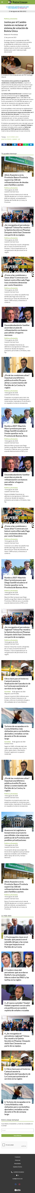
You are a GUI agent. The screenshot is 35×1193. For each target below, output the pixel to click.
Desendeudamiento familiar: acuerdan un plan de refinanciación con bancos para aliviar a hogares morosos (17, 330)
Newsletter (17, 1163)
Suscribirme (17, 1135)
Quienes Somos (17, 1167)
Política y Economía (10, 19)
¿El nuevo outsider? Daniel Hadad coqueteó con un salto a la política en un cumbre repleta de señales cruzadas (17, 1006)
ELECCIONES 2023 (12, 137)
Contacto (17, 1157)
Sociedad (7, 692)
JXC (19, 139)
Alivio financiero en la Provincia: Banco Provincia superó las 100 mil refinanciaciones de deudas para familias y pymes (16, 180)
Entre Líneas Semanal (10, 1120)
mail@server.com (17, 1178)
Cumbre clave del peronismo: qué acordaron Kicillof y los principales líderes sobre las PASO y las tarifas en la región (16, 975)
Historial (17, 1160)
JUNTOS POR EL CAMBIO (9, 139)
